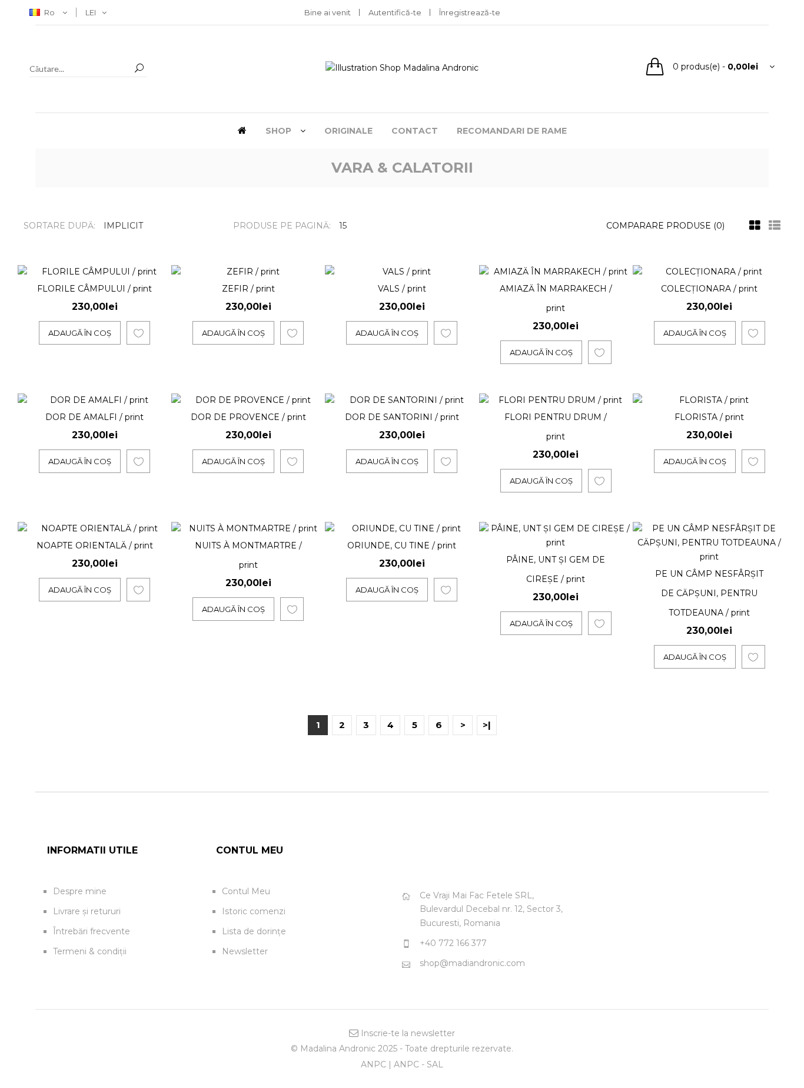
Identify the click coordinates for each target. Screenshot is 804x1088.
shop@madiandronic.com (472, 963)
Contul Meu (246, 891)
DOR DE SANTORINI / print (402, 417)
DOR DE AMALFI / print (94, 417)
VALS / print (402, 288)
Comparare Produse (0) (665, 225)
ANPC (373, 1064)
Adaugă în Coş (79, 333)
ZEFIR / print (248, 288)
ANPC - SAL (418, 1064)
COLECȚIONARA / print (709, 288)
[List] (771, 225)
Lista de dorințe (254, 931)
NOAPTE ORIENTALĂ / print (94, 545)
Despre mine (80, 891)
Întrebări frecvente (91, 931)
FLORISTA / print (709, 417)
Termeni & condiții (90, 951)
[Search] (139, 68)
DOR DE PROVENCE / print (248, 417)
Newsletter (245, 951)
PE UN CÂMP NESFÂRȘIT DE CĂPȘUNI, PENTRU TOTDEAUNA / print (709, 593)
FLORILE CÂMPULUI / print (94, 288)
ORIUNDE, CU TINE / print (401, 545)
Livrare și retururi (87, 911)
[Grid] (751, 225)
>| (487, 724)
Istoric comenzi (253, 911)
